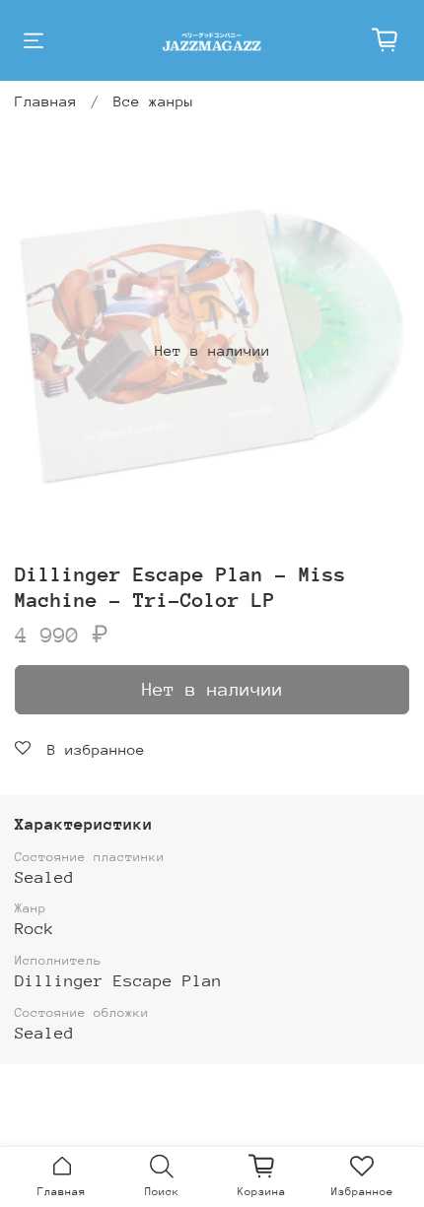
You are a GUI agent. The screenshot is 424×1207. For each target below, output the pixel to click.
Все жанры (153, 101)
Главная (46, 101)
